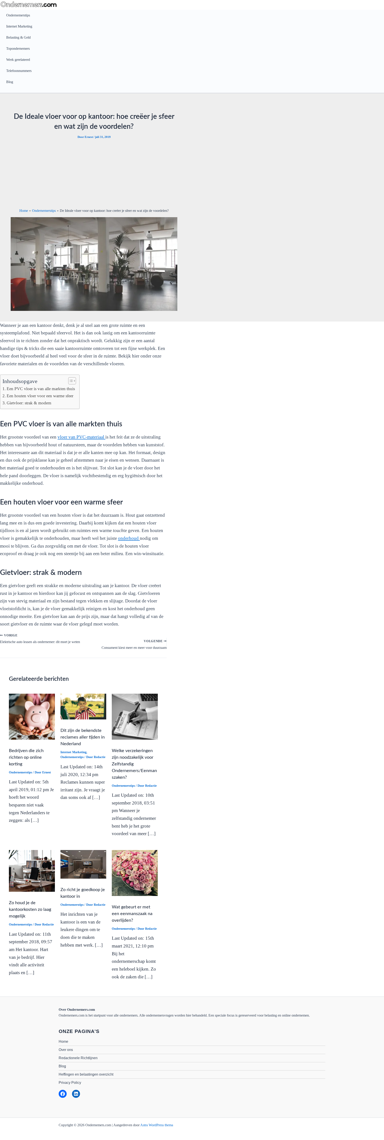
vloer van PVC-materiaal (81, 437)
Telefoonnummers (19, 71)
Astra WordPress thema (156, 1125)
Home (63, 1041)
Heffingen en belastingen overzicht (86, 1074)
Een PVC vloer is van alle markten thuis (41, 388)
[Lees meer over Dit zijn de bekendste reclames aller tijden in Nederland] (83, 706)
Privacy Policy (70, 1082)
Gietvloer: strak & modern (29, 403)
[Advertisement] (94, 173)
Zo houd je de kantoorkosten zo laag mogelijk (30, 909)
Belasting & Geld (18, 37)
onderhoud (129, 538)
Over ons (66, 1050)
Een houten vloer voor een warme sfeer (40, 395)
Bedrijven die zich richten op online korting (26, 757)
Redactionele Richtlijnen (78, 1058)
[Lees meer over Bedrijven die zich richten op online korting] (32, 716)
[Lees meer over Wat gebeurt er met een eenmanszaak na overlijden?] (135, 872)
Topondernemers (18, 48)
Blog (9, 82)
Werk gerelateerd (18, 60)
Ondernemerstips (18, 15)
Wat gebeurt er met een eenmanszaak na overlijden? (132, 914)
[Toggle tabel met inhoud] (70, 381)
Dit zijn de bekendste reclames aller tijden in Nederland (82, 737)
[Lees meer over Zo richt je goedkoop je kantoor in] (83, 864)
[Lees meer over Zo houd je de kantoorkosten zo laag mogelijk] (32, 870)
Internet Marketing (19, 26)
